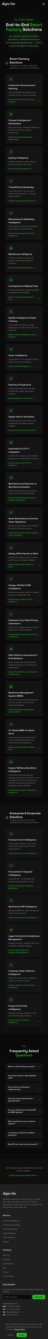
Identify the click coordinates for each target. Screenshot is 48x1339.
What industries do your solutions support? (24, 1122)
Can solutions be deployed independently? (24, 1088)
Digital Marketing (9, 1233)
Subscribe (39, 1297)
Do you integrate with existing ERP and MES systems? (24, 1111)
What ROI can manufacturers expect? (24, 1144)
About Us (6, 1255)
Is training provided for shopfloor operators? (24, 1134)
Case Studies (8, 1264)
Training (6, 1242)
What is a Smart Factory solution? (24, 1066)
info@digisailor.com (10, 1303)
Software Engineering (11, 1221)
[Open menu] (43, 4)
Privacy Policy (8, 1276)
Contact (6, 1272)
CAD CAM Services (10, 1229)
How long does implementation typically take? (24, 1099)
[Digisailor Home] (8, 4)
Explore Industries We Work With (22, 1175)
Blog (4, 1268)
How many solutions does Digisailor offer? (24, 1077)
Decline (10, 1335)
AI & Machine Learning (11, 1225)
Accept (21, 1335)
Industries (6, 1259)
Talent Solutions (9, 1237)
